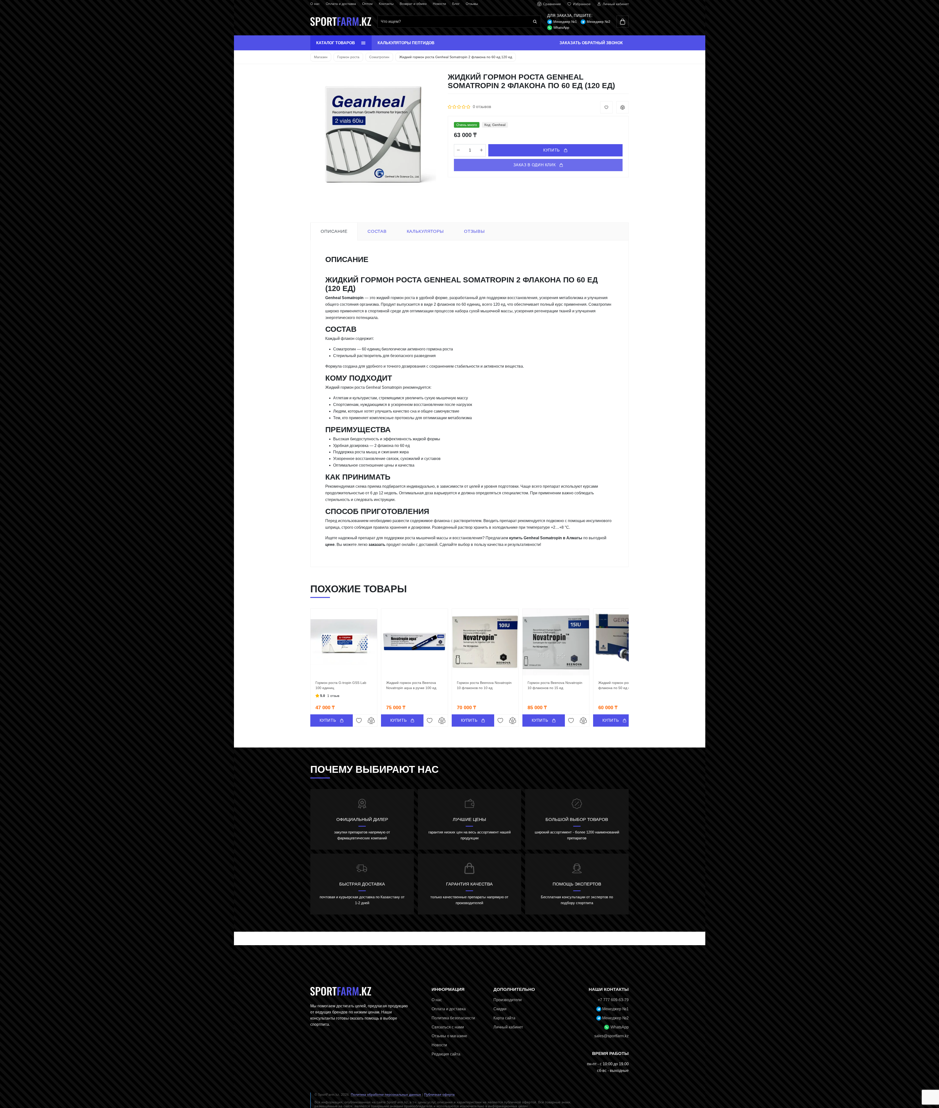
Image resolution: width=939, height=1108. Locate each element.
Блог (456, 4)
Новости (439, 4)
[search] (459, 22)
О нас (315, 4)
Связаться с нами (448, 1027)
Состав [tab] (376, 231)
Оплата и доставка (341, 4)
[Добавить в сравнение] (622, 107)
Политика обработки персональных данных (386, 1094)
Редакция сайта (446, 1054)
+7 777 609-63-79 (613, 1000)
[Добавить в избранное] (606, 107)
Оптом (367, 4)
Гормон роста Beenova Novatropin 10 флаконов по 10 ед (484, 685)
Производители (507, 1000)
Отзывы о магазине (449, 1036)
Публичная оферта (439, 1094)
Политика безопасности (453, 1018)
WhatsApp (561, 27)
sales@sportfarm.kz (611, 1036)
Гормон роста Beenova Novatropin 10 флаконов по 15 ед (555, 685)
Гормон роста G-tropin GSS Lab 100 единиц (340, 685)
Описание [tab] (334, 231)
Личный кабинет (508, 1027)
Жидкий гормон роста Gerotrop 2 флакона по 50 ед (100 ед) (624, 685)
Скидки (499, 1009)
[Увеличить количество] (481, 150)
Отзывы (472, 4)
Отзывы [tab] (474, 231)
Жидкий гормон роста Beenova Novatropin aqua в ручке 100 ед (411, 685)
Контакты (386, 4)
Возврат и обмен (413, 4)
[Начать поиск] (535, 22)
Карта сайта (504, 1018)
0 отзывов (482, 107)
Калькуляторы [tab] (425, 231)
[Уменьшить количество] (458, 150)
